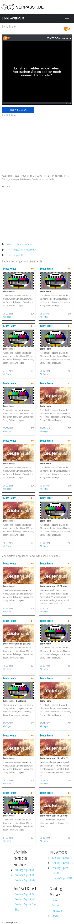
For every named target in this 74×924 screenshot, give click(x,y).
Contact (55, 905)
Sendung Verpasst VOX (62, 878)
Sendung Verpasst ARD (25, 870)
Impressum (57, 910)
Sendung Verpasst (13, 18)
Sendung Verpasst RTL (62, 857)
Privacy (55, 916)
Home (54, 900)
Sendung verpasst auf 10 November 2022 (23, 249)
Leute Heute (9, 268)
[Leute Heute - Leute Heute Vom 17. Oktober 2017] (55, 575)
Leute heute (9, 26)
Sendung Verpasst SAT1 (25, 899)
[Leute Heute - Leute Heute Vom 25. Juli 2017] (55, 747)
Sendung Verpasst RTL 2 (62, 863)
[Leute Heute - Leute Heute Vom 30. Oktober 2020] (55, 804)
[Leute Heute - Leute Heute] (18, 280)
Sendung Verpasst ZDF (25, 875)
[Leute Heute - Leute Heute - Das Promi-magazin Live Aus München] (18, 690)
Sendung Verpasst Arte (25, 880)
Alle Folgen (7, 316)
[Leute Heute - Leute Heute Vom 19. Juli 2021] (18, 632)
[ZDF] (67, 28)
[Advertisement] (37, 143)
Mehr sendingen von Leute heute (19, 244)
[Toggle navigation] (67, 18)
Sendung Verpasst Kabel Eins (25, 906)
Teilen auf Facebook (18, 110)
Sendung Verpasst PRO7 (25, 894)
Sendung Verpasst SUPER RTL (60, 870)
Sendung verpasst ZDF (15, 255)
